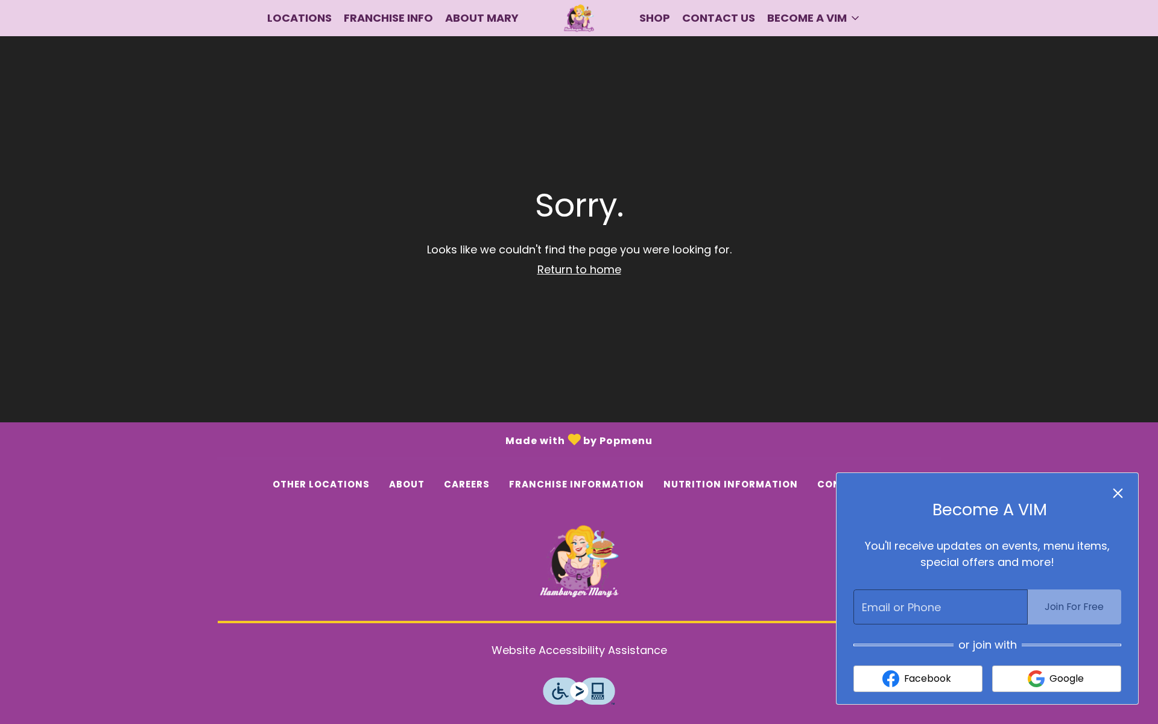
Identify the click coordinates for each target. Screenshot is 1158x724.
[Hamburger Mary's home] (579, 18)
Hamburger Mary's (579, 562)
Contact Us (718, 17)
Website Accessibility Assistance (579, 650)
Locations (299, 17)
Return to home (579, 269)
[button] (814, 18)
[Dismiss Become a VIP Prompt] (1118, 493)
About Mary (482, 17)
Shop (654, 17)
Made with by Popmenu (326, 439)
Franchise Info (388, 17)
